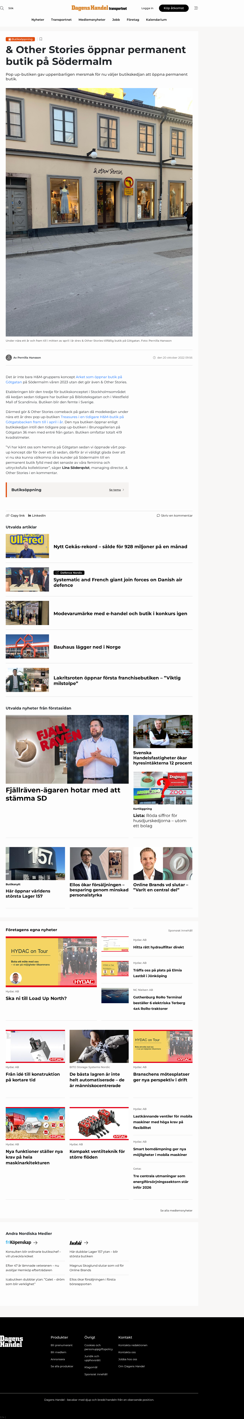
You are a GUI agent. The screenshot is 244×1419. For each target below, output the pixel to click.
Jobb (116, 19)
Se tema (115, 490)
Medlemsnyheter (92, 19)
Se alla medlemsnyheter (176, 1210)
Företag (133, 19)
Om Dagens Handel (131, 1366)
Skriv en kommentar (177, 515)
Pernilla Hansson (29, 357)
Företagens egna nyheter (31, 929)
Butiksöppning (22, 39)
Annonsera (58, 1359)
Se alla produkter (62, 1366)
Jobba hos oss (127, 1359)
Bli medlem (58, 1352)
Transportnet (61, 19)
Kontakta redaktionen (132, 1345)
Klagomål (90, 1367)
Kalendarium (156, 19)
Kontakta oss (127, 1352)
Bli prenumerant (62, 1345)
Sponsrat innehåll (96, 1374)
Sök (11, 8)
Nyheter (37, 19)
